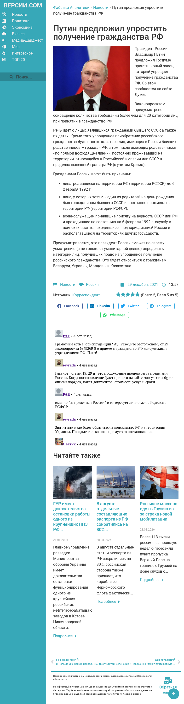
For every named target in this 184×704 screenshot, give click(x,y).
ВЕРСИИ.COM (23, 5)
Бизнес (18, 34)
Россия (92, 284)
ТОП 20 (18, 59)
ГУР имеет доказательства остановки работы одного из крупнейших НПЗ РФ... (71, 516)
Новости (19, 14)
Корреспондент (86, 295)
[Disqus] (115, 387)
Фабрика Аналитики (71, 7)
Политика (20, 21)
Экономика (22, 27)
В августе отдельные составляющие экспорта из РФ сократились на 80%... (112, 516)
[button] (68, 306)
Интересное (22, 53)
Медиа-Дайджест (27, 40)
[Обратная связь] (168, 680)
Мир (16, 46)
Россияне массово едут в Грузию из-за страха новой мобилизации (158, 511)
